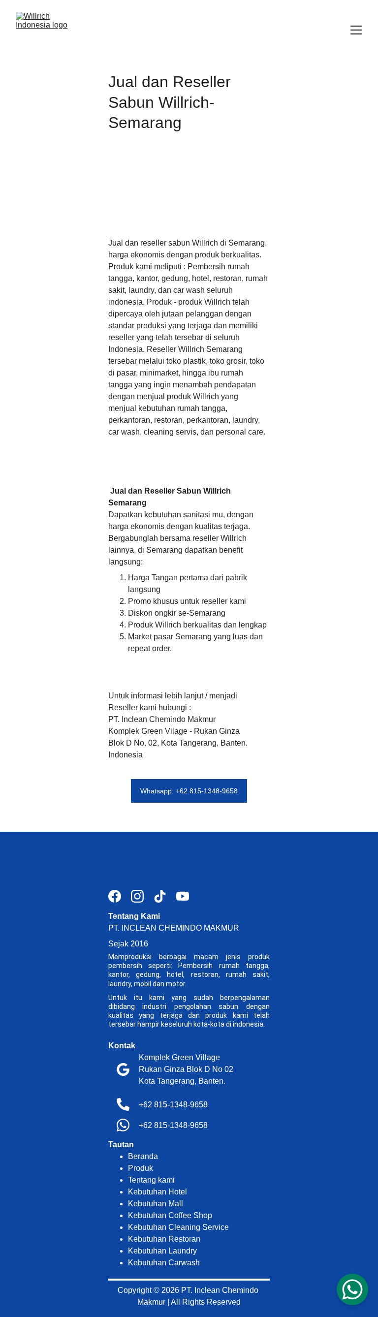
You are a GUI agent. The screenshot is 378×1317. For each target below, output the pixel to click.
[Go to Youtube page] (182, 896)
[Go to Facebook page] (119, 896)
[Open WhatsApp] (352, 1289)
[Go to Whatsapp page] (123, 1125)
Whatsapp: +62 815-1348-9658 (189, 791)
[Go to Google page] (123, 1069)
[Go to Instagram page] (142, 896)
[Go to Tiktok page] (165, 896)
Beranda (143, 1156)
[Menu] (356, 30)
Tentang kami (151, 1180)
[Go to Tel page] (123, 1104)
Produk (140, 1168)
